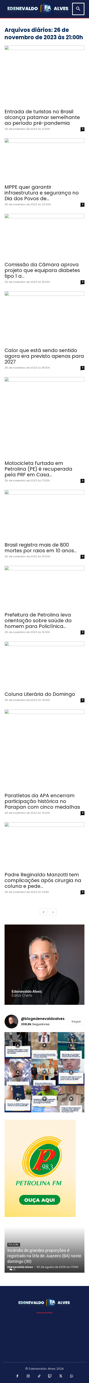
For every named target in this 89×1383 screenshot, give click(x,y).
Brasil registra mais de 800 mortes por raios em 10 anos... (41, 548)
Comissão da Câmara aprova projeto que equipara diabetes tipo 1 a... (42, 270)
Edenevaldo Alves (20, 1267)
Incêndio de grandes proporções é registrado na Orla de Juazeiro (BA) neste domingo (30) (44, 1256)
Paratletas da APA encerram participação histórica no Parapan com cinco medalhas (42, 801)
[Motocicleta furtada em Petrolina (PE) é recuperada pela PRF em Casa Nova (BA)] (44, 417)
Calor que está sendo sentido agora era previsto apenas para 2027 (44, 356)
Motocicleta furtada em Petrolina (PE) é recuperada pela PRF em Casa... (38, 469)
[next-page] (53, 912)
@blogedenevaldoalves (43, 1018)
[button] (78, 8)
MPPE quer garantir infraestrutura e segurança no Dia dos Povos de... (42, 193)
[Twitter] (61, 1376)
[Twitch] (50, 1376)
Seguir (76, 1021)
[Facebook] (17, 1376)
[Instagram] (28, 1376)
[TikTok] (39, 1376)
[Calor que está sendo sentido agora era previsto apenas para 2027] (44, 317)
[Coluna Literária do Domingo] (44, 665)
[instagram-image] (18, 1045)
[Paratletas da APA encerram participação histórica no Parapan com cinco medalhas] (44, 749)
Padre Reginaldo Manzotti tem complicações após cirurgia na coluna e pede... (43, 880)
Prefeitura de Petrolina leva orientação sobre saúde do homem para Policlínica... (38, 620)
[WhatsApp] (71, 1376)
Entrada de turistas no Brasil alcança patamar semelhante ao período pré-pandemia (42, 117)
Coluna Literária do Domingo (40, 694)
